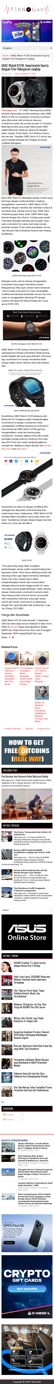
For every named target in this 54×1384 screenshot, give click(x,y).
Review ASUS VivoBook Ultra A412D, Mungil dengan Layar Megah (30, 871)
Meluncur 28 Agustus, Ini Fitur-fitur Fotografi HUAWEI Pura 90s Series (30, 1006)
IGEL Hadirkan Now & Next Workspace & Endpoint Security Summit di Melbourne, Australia (33, 1158)
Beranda (29, 728)
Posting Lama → (44, 728)
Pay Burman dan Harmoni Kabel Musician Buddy (25, 776)
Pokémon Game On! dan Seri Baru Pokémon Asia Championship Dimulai (31, 1075)
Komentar (9, 1119)
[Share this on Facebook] (9, 637)
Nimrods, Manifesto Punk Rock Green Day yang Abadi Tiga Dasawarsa (33, 1047)
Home (5, 55)
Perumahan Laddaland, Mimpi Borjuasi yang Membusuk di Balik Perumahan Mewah (31, 1062)
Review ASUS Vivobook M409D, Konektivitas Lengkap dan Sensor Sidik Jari (32, 852)
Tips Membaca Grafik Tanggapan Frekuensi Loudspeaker (29, 889)
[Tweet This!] (13, 637)
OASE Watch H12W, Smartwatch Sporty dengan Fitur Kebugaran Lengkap (25, 67)
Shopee (13, 627)
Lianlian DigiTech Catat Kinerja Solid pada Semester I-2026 (35, 1184)
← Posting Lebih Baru (11, 728)
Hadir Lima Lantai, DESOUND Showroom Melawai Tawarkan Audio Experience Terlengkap (32, 979)
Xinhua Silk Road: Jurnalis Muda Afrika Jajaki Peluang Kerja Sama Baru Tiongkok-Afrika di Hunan (34, 1145)
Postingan (9, 1115)
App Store (22, 448)
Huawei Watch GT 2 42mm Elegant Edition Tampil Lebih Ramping (42, 675)
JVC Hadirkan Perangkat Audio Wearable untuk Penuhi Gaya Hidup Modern (26, 676)
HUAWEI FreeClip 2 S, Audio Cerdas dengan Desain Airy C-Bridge (30, 964)
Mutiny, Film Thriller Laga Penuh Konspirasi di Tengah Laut (29, 1019)
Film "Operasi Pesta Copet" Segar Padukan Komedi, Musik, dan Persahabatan (29, 993)
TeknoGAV (36, 1382)
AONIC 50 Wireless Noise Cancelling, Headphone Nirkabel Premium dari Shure (41, 712)
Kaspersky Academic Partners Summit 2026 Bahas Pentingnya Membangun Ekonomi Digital (31, 1035)
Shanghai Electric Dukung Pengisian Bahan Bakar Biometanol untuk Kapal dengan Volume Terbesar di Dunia (35, 1173)
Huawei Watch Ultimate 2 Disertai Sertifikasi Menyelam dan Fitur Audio (12, 676)
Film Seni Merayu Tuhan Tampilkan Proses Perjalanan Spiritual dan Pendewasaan (33, 1089)
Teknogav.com (9, 110)
